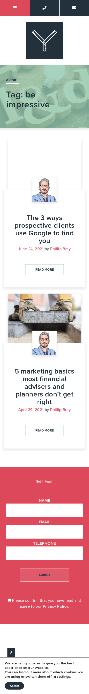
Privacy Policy (55, 606)
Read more (44, 270)
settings (63, 677)
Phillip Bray (60, 248)
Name (44, 500)
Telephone (44, 543)
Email (44, 522)
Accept (14, 686)
